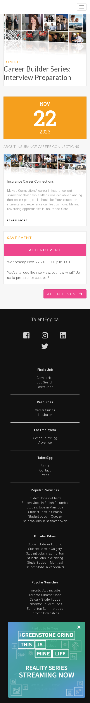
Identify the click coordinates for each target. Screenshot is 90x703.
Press (45, 475)
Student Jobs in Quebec (45, 516)
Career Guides (45, 410)
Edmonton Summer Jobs (45, 608)
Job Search (45, 382)
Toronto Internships (45, 613)
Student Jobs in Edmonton (45, 553)
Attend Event (45, 250)
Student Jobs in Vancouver (45, 567)
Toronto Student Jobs (45, 590)
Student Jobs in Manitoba (45, 507)
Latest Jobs (45, 387)
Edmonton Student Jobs (45, 604)
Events (14, 61)
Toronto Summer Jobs (45, 595)
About (45, 466)
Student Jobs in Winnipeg (45, 558)
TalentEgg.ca (45, 319)
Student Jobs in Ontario (45, 512)
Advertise (45, 442)
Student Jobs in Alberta (45, 498)
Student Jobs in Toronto (45, 544)
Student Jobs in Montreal (45, 562)
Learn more (17, 220)
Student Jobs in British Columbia (45, 503)
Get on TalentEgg (45, 438)
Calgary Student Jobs (45, 599)
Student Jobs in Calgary (45, 549)
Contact (45, 470)
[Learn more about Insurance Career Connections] (19, 43)
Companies (45, 378)
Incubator (45, 414)
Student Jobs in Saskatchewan (45, 521)
